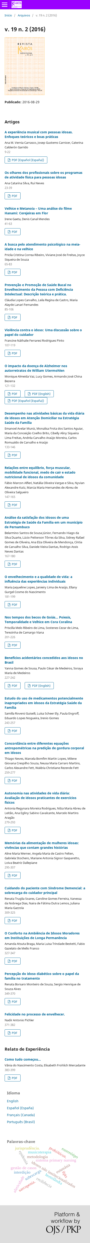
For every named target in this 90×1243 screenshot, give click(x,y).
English (12, 1101)
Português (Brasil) (21, 1122)
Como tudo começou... (23, 1059)
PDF (14, 196)
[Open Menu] (4, 4)
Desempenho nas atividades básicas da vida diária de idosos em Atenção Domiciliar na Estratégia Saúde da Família (44, 418)
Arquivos (24, 15)
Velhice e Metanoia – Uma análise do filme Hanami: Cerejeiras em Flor (38, 210)
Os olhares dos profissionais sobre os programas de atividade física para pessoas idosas (43, 174)
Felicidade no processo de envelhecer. (35, 1014)
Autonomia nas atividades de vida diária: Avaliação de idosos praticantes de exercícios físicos (40, 798)
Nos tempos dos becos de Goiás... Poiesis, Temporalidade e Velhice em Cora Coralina (38, 619)
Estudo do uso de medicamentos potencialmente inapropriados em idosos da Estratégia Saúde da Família (44, 703)
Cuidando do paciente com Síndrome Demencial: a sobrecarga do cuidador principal (45, 890)
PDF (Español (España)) (27, 160)
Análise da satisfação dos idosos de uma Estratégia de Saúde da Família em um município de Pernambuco (44, 522)
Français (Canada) (21, 1115)
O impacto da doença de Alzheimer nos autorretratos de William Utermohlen (36, 368)
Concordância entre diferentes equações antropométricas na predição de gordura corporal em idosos (44, 748)
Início (8, 15)
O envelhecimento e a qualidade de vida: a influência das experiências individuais (38, 579)
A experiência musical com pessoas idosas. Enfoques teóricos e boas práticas (39, 134)
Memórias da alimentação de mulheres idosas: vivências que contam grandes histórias (42, 845)
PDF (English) (41, 394)
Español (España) (20, 1108)
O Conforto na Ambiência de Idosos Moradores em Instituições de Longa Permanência (42, 935)
